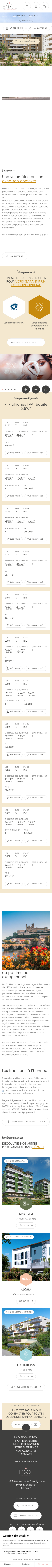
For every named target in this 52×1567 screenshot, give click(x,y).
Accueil (5, 17)
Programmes (18, 17)
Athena (30, 17)
